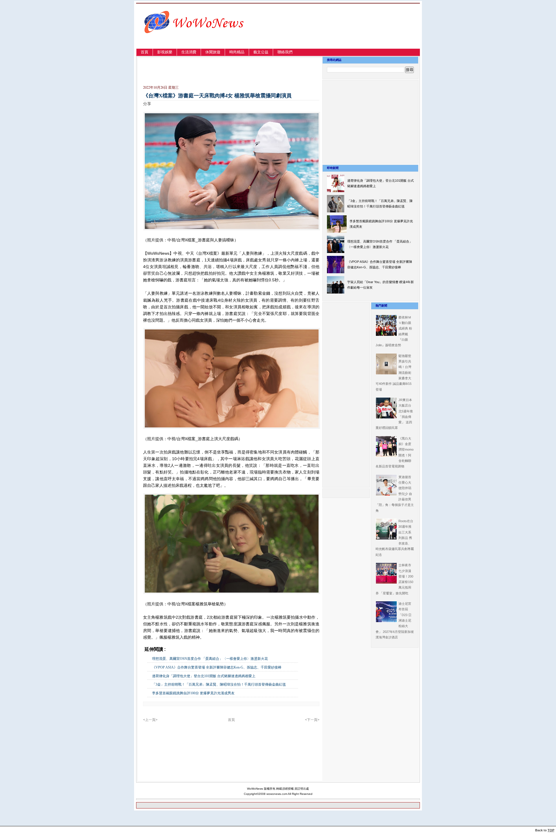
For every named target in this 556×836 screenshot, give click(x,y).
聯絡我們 (284, 52)
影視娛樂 (164, 52)
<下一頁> (312, 720)
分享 (147, 103)
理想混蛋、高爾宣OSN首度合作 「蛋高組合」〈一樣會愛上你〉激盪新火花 (210, 659)
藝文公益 (260, 52)
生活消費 (188, 52)
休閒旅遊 (212, 52)
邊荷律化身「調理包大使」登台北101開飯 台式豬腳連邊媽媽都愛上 (203, 676)
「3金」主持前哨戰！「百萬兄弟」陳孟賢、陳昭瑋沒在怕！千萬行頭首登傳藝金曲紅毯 (219, 684)
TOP (551, 830)
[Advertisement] (357, 33)
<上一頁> (150, 720)
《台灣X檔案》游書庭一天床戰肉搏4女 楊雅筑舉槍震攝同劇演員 (217, 96)
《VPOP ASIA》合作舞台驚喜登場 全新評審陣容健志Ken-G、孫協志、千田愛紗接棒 (216, 667)
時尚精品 (236, 52)
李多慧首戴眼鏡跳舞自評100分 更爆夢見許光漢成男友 (193, 693)
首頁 (144, 52)
